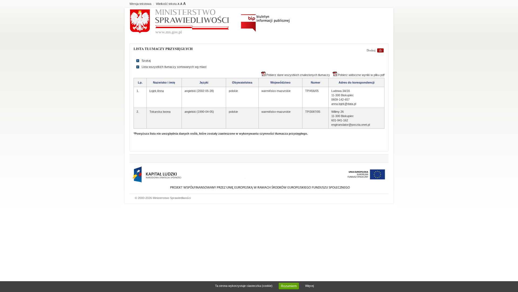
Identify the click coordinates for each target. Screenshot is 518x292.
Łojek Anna (156, 90)
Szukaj (146, 60)
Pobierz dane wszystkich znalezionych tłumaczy (297, 75)
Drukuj (371, 50)
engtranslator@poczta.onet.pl (350, 124)
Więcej (309, 285)
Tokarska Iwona (160, 111)
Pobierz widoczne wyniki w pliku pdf (360, 75)
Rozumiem (289, 286)
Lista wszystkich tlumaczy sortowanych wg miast (174, 66)
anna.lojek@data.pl (343, 103)
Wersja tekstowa (140, 3)
